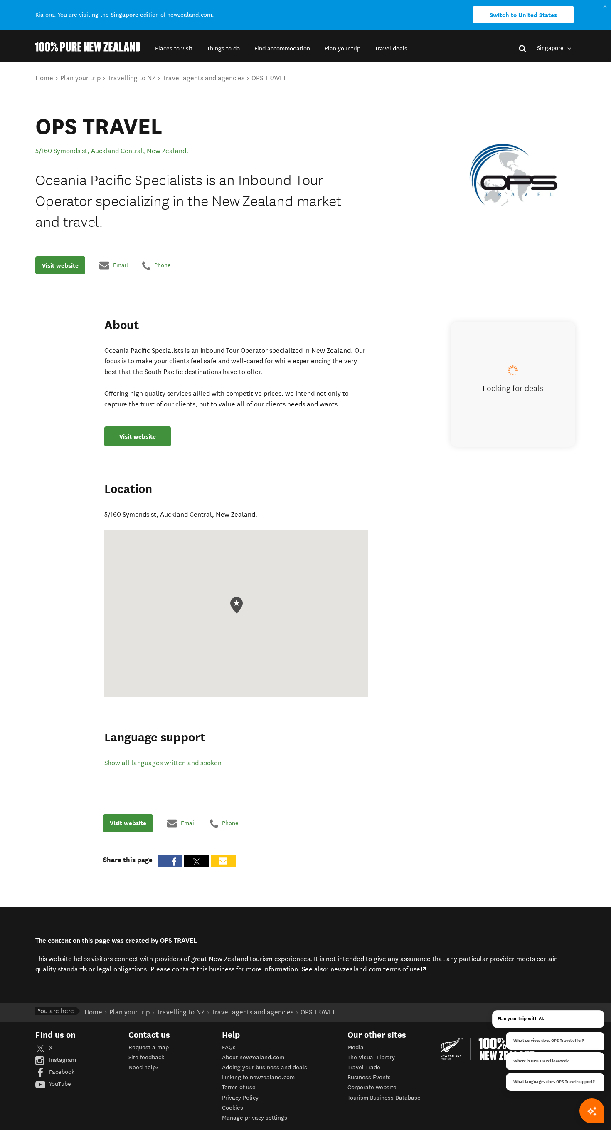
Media (355, 1047)
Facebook (60, 1071)
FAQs (229, 1047)
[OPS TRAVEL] (513, 175)
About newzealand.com (253, 1057)
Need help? (143, 1067)
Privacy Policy (240, 1097)
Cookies (232, 1107)
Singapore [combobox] (551, 48)
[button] (173, 48)
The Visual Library (371, 1057)
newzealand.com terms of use (378, 969)
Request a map (148, 1047)
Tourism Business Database (384, 1097)
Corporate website (372, 1087)
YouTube (59, 1084)
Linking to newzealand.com (258, 1077)
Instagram (61, 1059)
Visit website (60, 265)
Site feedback (146, 1057)
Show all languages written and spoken (163, 763)
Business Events (369, 1077)
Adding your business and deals (264, 1067)
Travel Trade (363, 1067)
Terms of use (239, 1087)
